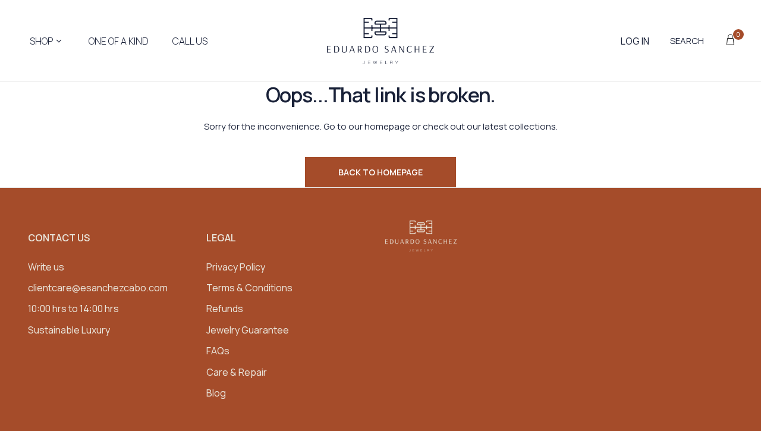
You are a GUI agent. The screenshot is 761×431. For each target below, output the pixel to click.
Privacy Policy (235, 266)
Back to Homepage (380, 172)
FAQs (217, 350)
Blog (216, 392)
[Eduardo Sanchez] (380, 41)
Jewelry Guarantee (247, 329)
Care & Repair (236, 372)
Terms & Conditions (249, 287)
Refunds (224, 308)
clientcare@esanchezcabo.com (98, 287)
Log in (635, 41)
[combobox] (693, 41)
